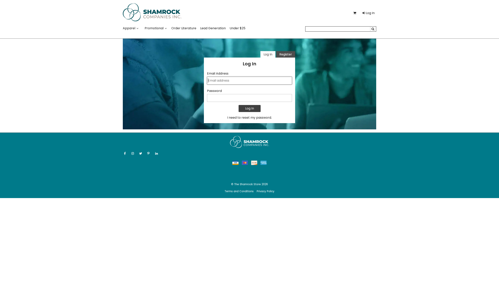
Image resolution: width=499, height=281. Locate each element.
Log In (268, 54)
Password (214, 91)
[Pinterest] (149, 153)
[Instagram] (133, 153)
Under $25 (237, 28)
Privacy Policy (265, 191)
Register (285, 54)
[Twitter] (141, 153)
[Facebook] (125, 153)
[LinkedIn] (156, 153)
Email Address (217, 73)
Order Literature (183, 28)
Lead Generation (213, 28)
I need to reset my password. (249, 117)
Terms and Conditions (239, 191)
